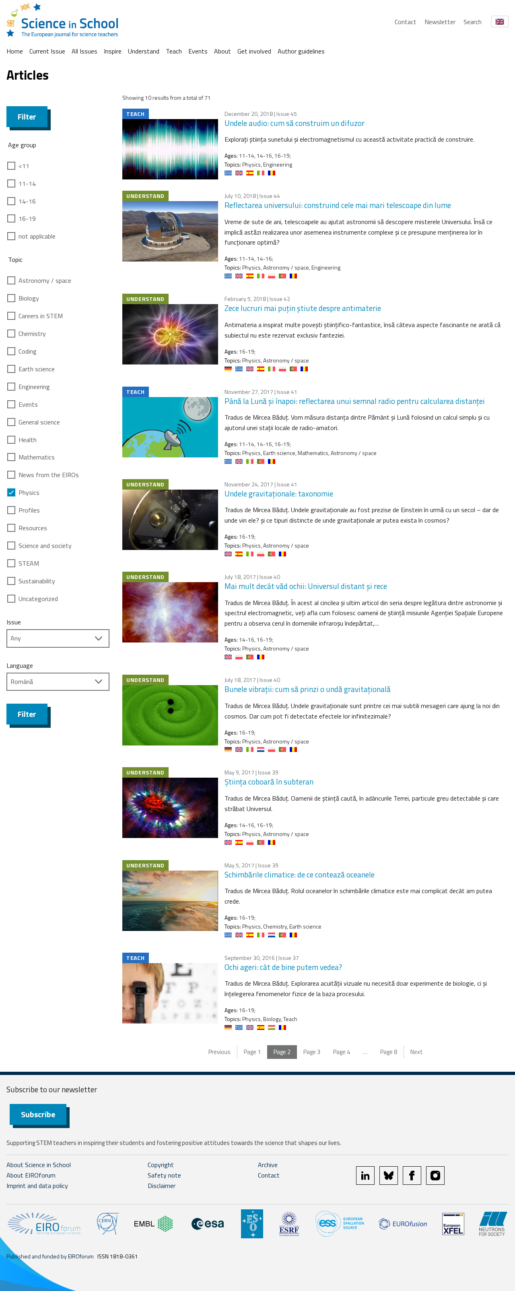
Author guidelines (301, 51)
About (222, 51)
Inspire (113, 51)
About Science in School (38, 1165)
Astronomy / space (45, 280)
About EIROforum (31, 1175)
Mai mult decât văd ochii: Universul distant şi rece (306, 586)
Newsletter (439, 22)
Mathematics (37, 457)
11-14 (27, 183)
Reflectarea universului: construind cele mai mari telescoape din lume (338, 205)
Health (28, 440)
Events (198, 51)
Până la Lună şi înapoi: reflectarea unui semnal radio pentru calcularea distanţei (355, 401)
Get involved (254, 51)
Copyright (161, 1165)
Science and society (45, 545)
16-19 (27, 218)
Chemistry (32, 333)
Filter (27, 116)
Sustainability (37, 581)
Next (416, 1051)
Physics (29, 492)
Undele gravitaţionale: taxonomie (279, 493)
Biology (29, 298)
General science (39, 422)
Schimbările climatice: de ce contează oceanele (300, 874)
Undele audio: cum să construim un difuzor (295, 123)
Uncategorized (38, 598)
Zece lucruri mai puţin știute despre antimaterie (303, 308)
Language (19, 665)
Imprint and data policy (37, 1185)
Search (473, 22)
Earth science (37, 369)
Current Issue (47, 51)
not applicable (37, 236)
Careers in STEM (41, 316)
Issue (13, 622)
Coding (28, 351)
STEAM (29, 563)
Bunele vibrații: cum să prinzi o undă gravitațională (308, 689)
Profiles (29, 510)
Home (14, 51)
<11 (24, 166)
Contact (405, 22)
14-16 (27, 201)
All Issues (84, 51)
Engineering (34, 386)
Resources (33, 528)
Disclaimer (161, 1185)
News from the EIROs (49, 475)
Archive (268, 1165)
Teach (174, 51)
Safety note (164, 1175)
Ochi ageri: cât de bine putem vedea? (283, 967)
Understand (143, 51)
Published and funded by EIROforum (50, 1256)
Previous (219, 1051)
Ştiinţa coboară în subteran (269, 781)
